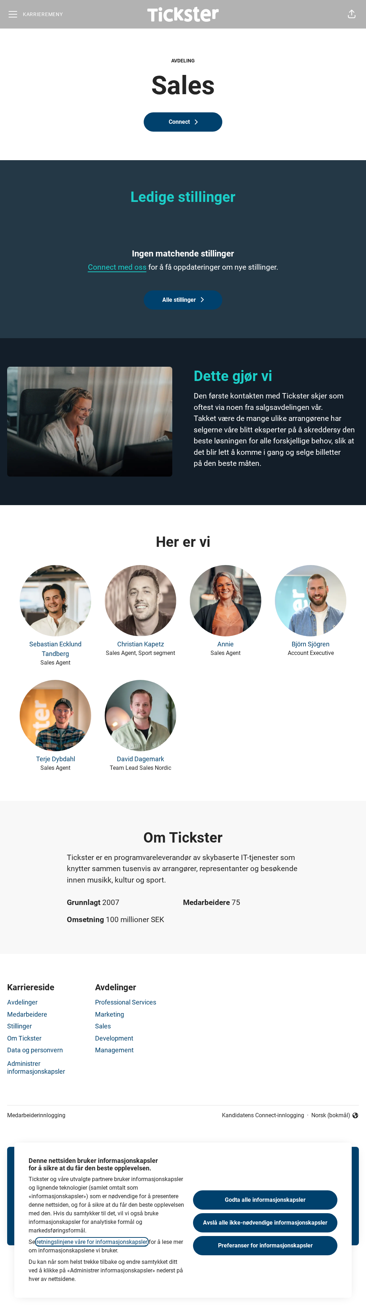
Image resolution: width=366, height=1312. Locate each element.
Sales (103, 1026)
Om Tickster (24, 1038)
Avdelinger (22, 1002)
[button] (352, 14)
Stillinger (19, 1026)
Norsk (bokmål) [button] (330, 1116)
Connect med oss (117, 267)
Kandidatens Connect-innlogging (263, 1115)
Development (114, 1038)
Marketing (109, 1014)
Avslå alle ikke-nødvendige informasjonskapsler (265, 1222)
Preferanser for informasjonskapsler (265, 1245)
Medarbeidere (27, 1014)
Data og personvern (35, 1050)
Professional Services (125, 1002)
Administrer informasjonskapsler (36, 1067)
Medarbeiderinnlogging (36, 1115)
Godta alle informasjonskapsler (265, 1199)
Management (114, 1050)
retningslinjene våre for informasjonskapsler (91, 1242)
